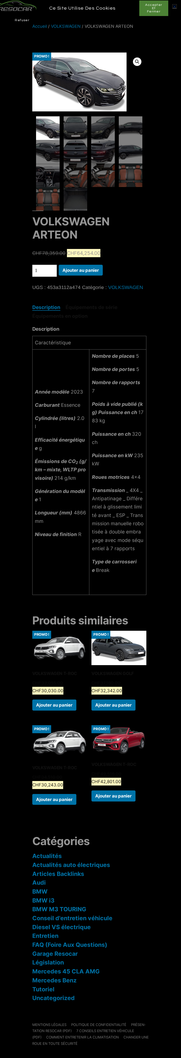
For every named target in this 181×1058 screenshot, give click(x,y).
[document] (90, 529)
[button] (174, 6)
